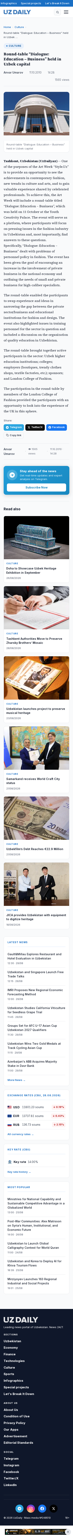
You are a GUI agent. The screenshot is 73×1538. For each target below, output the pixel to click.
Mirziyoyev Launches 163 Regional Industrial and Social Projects (32, 1281)
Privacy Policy (14, 1423)
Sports (9, 1374)
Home (7, 27)
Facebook (58, 427)
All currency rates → (21, 1134)
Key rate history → (19, 1171)
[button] (57, 12)
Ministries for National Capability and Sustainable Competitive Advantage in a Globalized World (36, 1203)
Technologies (14, 1361)
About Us (11, 1410)
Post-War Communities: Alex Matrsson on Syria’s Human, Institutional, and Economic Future (34, 1225)
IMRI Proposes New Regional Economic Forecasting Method (35, 992)
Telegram (16, 427)
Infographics (9, 3)
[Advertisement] (36, 1532)
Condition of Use (17, 1416)
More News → (17, 1080)
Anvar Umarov (13, 72)
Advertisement (15, 1436)
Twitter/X (37, 427)
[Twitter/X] (53, 1509)
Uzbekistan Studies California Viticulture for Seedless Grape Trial (36, 1010)
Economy (11, 1347)
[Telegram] (19, 1509)
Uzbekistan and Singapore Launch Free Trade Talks (36, 974)
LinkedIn (10, 1485)
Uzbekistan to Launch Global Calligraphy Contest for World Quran (33, 1245)
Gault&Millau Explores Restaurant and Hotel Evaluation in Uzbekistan (34, 956)
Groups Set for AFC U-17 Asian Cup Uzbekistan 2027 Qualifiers (32, 1028)
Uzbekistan (12, 1341)
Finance (10, 1354)
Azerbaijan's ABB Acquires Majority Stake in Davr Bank (32, 1063)
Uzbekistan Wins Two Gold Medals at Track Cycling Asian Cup (34, 1046)
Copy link (15, 435)
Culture (19, 27)
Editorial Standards (18, 1443)
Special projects (31, 3)
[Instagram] (31, 1509)
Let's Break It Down (57, 3)
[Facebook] (42, 1509)
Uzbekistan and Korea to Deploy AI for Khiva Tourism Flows (34, 1263)
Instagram (11, 1465)
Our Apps (11, 1429)
